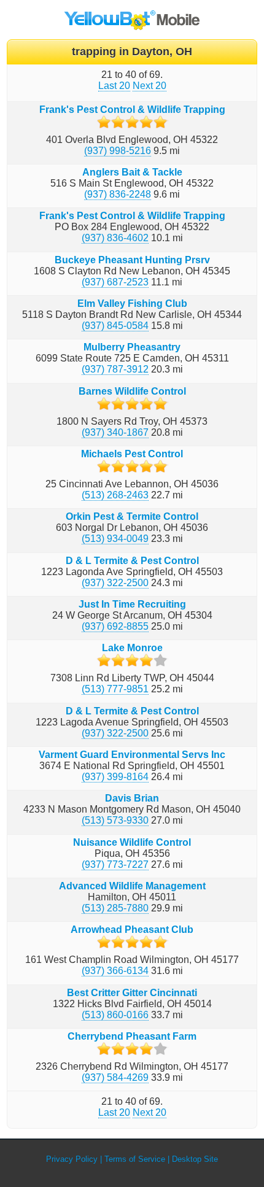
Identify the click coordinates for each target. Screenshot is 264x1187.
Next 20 (149, 85)
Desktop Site (195, 1159)
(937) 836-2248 (117, 194)
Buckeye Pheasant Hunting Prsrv (132, 260)
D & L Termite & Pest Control (132, 560)
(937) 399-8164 (115, 776)
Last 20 (114, 85)
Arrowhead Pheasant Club (132, 929)
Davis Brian (132, 798)
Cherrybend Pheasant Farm (132, 1036)
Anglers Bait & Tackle (132, 172)
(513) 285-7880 (115, 908)
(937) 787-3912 (115, 369)
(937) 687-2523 (115, 282)
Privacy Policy (72, 1159)
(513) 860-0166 (115, 1015)
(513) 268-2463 (115, 495)
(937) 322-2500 (115, 583)
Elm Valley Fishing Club (132, 303)
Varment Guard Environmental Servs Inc (132, 754)
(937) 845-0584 (115, 325)
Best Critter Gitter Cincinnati (132, 993)
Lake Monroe (132, 648)
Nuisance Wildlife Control (132, 842)
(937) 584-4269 (115, 1077)
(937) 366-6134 (115, 970)
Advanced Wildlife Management (132, 886)
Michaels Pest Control (132, 454)
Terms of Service (134, 1159)
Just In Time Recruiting (132, 604)
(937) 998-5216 (117, 150)
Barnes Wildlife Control (132, 391)
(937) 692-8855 (115, 626)
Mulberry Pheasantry (132, 347)
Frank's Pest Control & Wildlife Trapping (132, 109)
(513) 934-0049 (115, 538)
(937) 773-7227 (115, 864)
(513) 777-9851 (115, 689)
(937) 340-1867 (115, 432)
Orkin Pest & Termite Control (132, 516)
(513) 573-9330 (115, 820)
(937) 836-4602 (115, 238)
